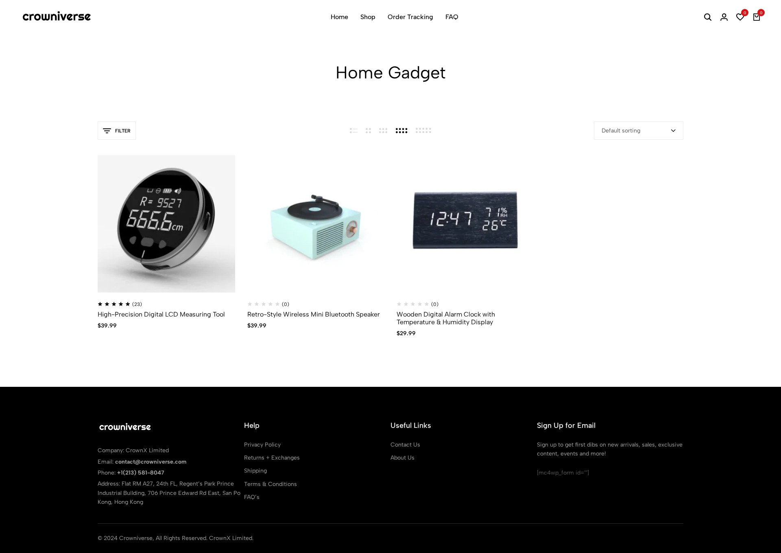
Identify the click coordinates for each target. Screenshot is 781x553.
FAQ (451, 17)
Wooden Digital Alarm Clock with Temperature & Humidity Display (446, 318)
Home (339, 17)
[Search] (708, 17)
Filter (123, 131)
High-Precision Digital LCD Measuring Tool (161, 314)
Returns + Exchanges (272, 457)
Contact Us (405, 444)
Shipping (255, 470)
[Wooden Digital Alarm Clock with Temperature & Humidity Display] (465, 224)
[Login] (724, 17)
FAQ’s (252, 497)
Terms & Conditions (270, 484)
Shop (367, 17)
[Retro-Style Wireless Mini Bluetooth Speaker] (316, 224)
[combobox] (638, 130)
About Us (402, 457)
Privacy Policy (262, 444)
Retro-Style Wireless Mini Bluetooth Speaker (313, 314)
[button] (740, 17)
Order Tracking (410, 17)
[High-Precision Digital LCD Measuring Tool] (166, 224)
